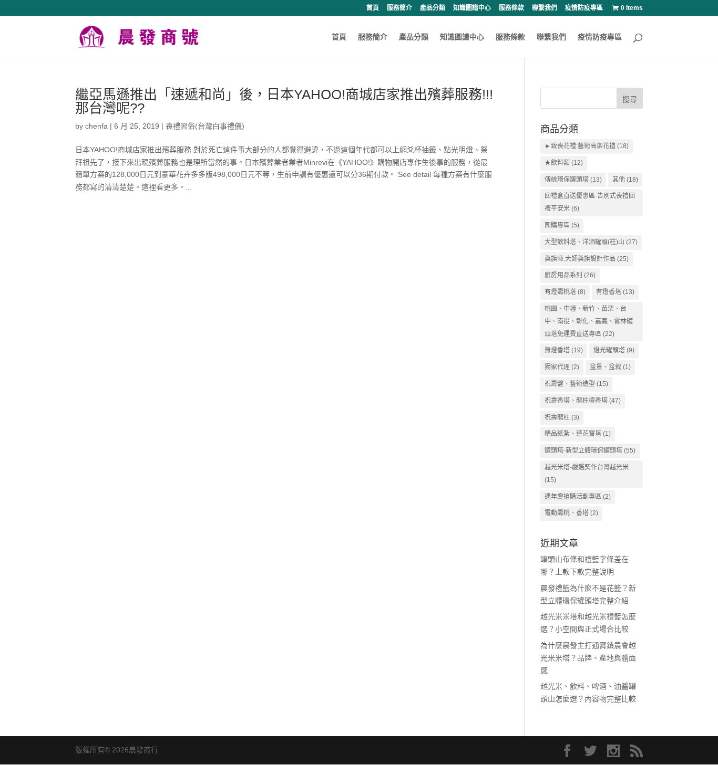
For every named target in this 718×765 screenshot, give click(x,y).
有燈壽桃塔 (565, 292)
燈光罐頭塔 (613, 350)
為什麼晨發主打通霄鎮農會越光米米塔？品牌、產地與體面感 (588, 658)
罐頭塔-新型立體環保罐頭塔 (590, 450)
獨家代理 (562, 367)
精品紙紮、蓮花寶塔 (578, 433)
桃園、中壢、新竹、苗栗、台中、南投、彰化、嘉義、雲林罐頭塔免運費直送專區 (589, 321)
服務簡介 (399, 8)
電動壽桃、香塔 (571, 513)
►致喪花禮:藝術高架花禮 (587, 146)
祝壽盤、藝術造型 (576, 383)
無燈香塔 (564, 350)
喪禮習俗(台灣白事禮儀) (205, 126)
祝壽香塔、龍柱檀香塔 (583, 400)
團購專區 (562, 225)
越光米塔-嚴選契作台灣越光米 (587, 474)
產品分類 (432, 8)
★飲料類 (564, 162)
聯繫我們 (544, 8)
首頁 (372, 8)
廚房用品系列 (570, 275)
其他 (625, 179)
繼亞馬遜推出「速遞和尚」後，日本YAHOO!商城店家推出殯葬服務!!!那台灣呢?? (284, 101)
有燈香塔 (615, 292)
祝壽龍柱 (562, 417)
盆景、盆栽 (610, 367)
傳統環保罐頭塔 (573, 179)
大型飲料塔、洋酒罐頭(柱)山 (591, 242)
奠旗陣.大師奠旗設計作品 (587, 259)
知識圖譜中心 (472, 8)
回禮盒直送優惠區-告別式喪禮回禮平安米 (590, 202)
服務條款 (511, 8)
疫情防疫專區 (584, 8)
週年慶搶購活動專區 (578, 496)
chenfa (96, 126)
